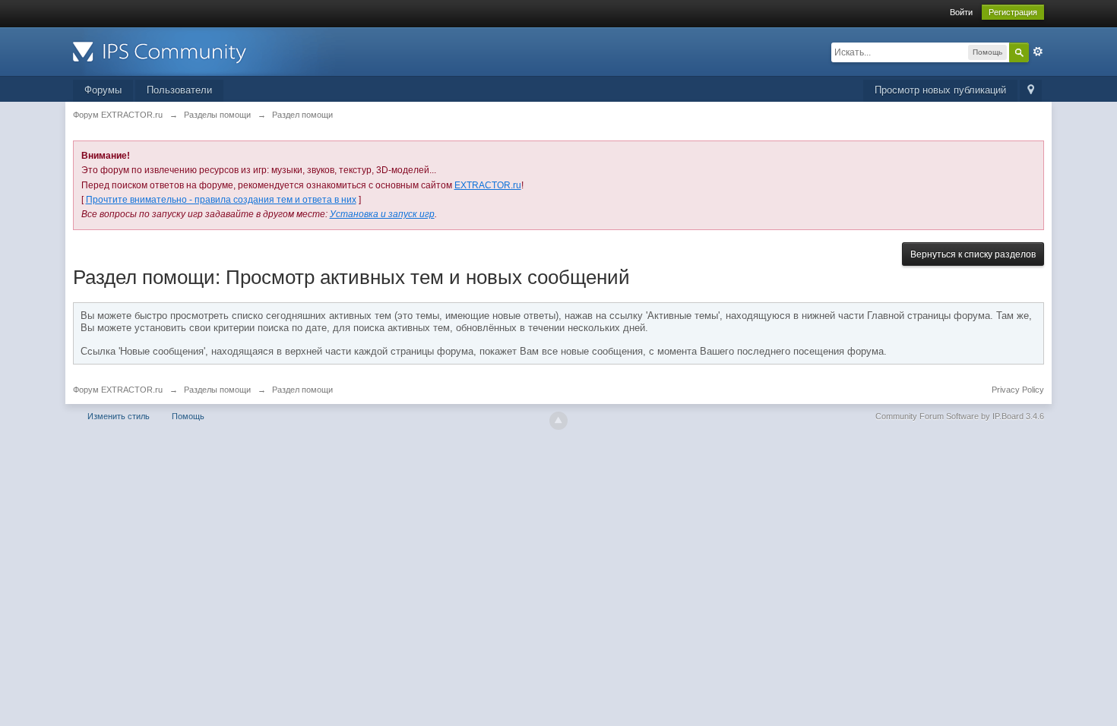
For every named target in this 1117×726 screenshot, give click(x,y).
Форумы (103, 90)
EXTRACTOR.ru (487, 185)
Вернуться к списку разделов (973, 254)
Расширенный (1038, 52)
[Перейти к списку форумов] (209, 50)
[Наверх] (558, 421)
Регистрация (1013, 12)
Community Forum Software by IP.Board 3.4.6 (959, 416)
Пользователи (179, 90)
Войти (961, 12)
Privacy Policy (1018, 389)
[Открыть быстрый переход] (1031, 91)
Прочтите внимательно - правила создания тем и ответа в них (221, 199)
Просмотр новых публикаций (940, 90)
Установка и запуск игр (382, 214)
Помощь (188, 416)
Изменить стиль (118, 416)
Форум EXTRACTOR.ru (118, 389)
